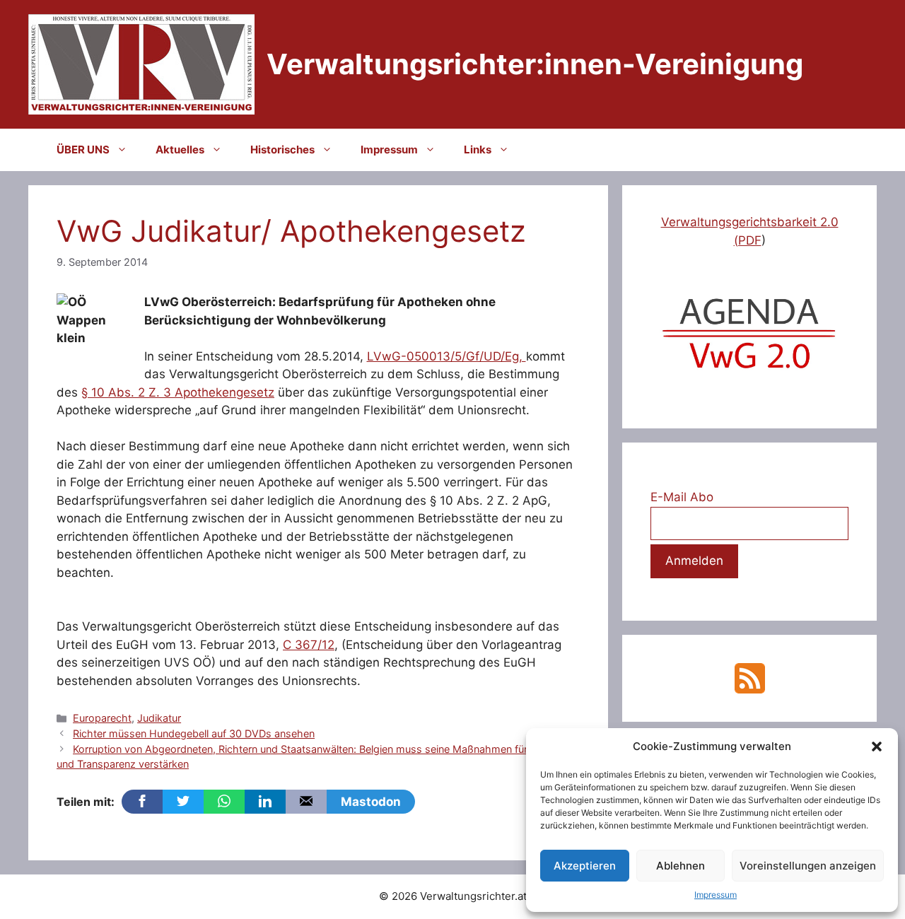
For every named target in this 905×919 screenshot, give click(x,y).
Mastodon (371, 802)
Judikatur (159, 718)
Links (477, 149)
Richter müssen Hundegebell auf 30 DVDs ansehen (194, 733)
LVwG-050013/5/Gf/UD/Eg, (446, 356)
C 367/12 (308, 645)
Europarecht (102, 718)
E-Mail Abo (681, 497)
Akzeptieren (585, 865)
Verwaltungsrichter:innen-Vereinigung (535, 64)
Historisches (282, 149)
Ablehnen (680, 865)
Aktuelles (180, 149)
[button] (877, 746)
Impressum (715, 894)
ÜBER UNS (83, 149)
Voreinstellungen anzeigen (808, 865)
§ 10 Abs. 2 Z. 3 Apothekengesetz (177, 392)
